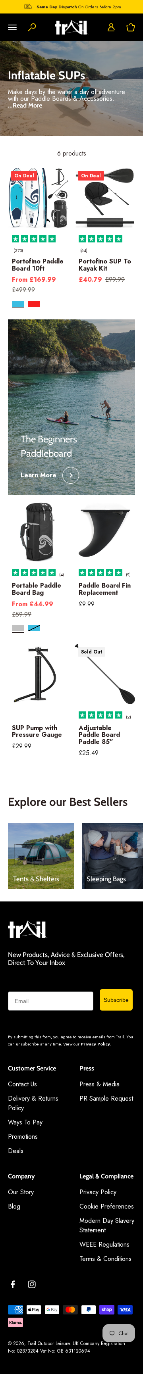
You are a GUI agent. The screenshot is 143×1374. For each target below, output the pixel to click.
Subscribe (116, 1000)
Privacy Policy (95, 1044)
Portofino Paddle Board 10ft (38, 265)
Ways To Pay (25, 1122)
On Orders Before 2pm (79, 7)
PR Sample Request (106, 1098)
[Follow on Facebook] (12, 1284)
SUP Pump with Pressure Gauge (37, 731)
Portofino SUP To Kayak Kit (105, 265)
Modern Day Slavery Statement (106, 1225)
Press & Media (99, 1084)
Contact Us (22, 1084)
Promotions (23, 1136)
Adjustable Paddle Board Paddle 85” (99, 734)
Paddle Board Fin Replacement (105, 589)
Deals (15, 1150)
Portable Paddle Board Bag (36, 589)
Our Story (21, 1192)
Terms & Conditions (105, 1258)
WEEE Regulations (104, 1244)
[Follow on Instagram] (32, 1284)
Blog (14, 1206)
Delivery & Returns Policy (33, 1103)
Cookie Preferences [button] (106, 1206)
